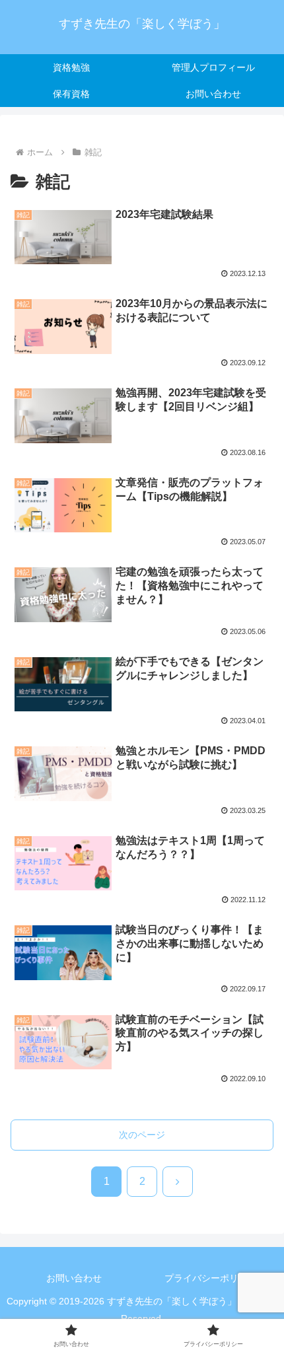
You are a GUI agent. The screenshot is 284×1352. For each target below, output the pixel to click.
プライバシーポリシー (210, 1278)
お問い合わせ (74, 1278)
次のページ (142, 1134)
